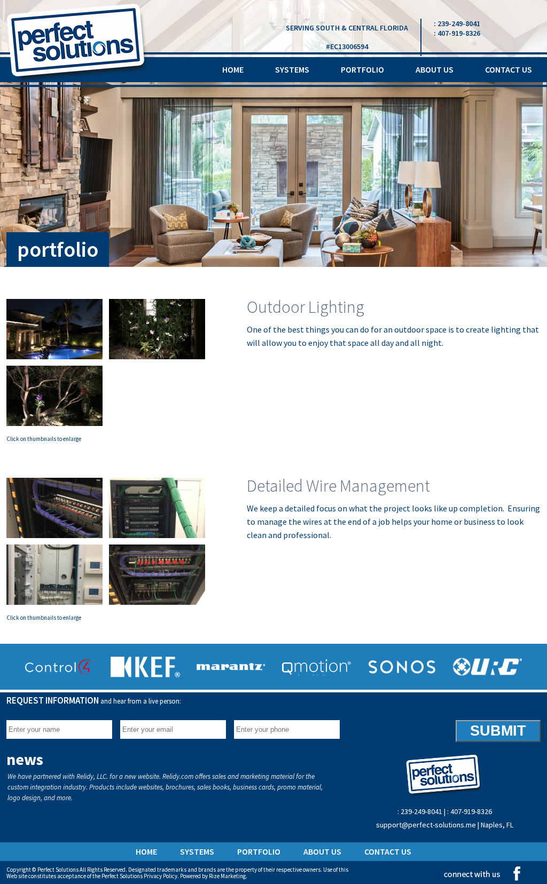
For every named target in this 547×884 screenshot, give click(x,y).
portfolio (362, 69)
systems (292, 69)
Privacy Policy (160, 876)
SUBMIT (498, 731)
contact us (508, 69)
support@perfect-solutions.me (427, 825)
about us (435, 69)
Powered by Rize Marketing (213, 876)
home (233, 69)
